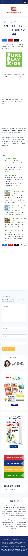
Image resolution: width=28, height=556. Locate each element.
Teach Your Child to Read (14, 463)
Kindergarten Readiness (14, 458)
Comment (6, 306)
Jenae (6, 22)
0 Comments (20, 22)
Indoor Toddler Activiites (14, 475)
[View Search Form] (2, 2)
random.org (8, 48)
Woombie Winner (10, 158)
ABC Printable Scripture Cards (14, 469)
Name (5, 328)
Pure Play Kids (20, 46)
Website (5, 344)
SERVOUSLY (23, 541)
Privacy (14, 532)
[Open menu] (25, 2)
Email (5, 336)
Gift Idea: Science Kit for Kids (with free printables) (19, 208)
